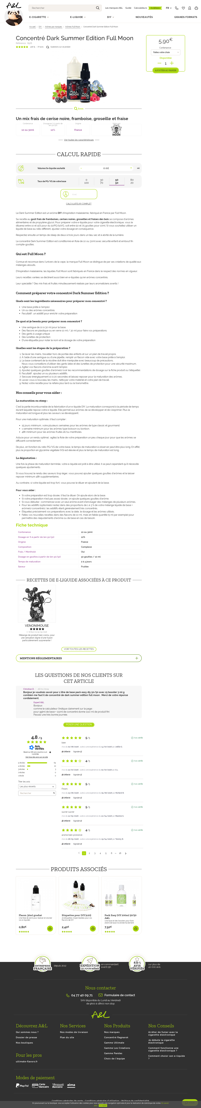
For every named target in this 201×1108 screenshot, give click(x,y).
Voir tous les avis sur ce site (36, 757)
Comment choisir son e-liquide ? (166, 1057)
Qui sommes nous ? (27, 1032)
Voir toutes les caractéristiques (79, 140)
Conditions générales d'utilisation (102, 1101)
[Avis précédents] (79, 853)
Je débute (155, 8)
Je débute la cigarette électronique (161, 1041)
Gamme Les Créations (117, 1048)
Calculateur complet (79, 204)
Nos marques (112, 1032)
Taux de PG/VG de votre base (52, 181)
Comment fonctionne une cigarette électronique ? (163, 1049)
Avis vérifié (138, 738)
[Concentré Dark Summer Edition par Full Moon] (79, 77)
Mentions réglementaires (41, 658)
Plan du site (67, 1037)
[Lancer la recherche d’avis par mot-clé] (54, 793)
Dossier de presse (26, 1037)
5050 (116, 181)
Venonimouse (37, 625)
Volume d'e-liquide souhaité (51, 168)
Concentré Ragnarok (116, 1037)
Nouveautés (144, 17)
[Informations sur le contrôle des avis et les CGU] (50, 752)
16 (120, 853)
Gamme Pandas (113, 1053)
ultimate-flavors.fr (27, 1061)
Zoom (80, 108)
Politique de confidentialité (135, 1101)
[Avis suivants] (125, 853)
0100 (86, 181)
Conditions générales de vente (67, 1101)
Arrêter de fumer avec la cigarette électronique (163, 1033)
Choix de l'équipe (114, 1058)
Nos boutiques (24, 1042)
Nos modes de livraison (74, 1032)
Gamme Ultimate (114, 1042)
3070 (101, 181)
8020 (132, 181)
